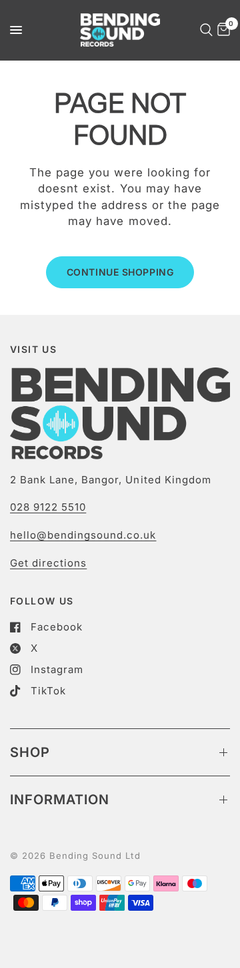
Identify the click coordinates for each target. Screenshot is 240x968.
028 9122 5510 (48, 507)
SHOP (30, 752)
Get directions (48, 563)
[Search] (204, 30)
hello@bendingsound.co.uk (83, 535)
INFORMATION (59, 800)
